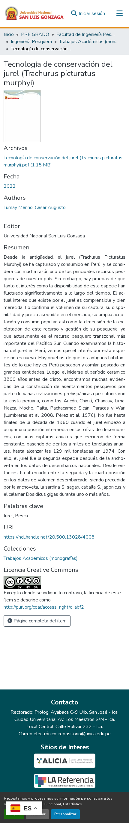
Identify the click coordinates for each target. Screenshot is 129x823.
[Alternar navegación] (119, 13)
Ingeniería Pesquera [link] (31, 41)
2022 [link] (10, 186)
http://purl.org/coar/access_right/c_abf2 (44, 607)
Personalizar (65, 814)
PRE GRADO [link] (35, 34)
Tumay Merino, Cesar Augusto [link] (35, 207)
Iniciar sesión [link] (92, 13)
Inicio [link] (9, 34)
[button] (34, 13)
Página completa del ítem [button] (39, 621)
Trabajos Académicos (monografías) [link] (89, 41)
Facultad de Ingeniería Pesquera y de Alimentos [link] (86, 34)
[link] (64, 161)
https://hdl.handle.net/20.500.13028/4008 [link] (49, 537)
